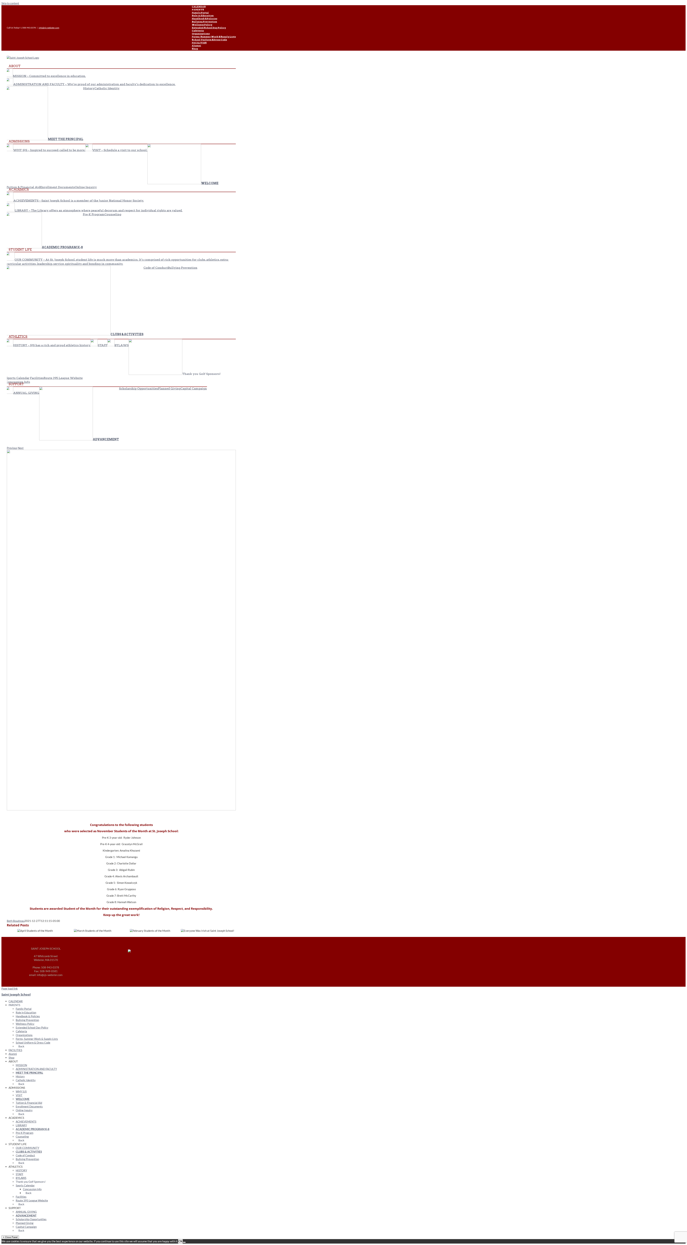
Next (21, 447)
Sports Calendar (25, 1185)
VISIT (19, 1095)
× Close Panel (10, 1237)
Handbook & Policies (28, 1016)
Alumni (13, 1053)
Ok (180, 1241)
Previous (12, 447)
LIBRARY (21, 1125)
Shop (11, 1057)
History (20, 1076)
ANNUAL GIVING (26, 1211)
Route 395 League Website (32, 1200)
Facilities (21, 1196)
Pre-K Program (24, 1132)
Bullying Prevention (27, 1020)
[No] (184, 1242)
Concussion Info (32, 1189)
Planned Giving (24, 1223)
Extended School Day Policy (32, 1027)
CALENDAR (16, 1001)
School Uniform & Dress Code (33, 1042)
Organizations (24, 1035)
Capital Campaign (26, 1226)
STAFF (19, 1174)
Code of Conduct (25, 1155)
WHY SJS (21, 1091)
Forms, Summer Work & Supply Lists (37, 1038)
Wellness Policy (25, 1023)
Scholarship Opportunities (31, 1219)
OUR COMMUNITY (27, 1147)
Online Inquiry (24, 1110)
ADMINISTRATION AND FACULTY (36, 1068)
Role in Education (26, 1012)
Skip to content (10, 3)
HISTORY (21, 1170)
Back (21, 1046)
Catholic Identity (26, 1080)
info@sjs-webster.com (49, 27)
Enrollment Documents (29, 1106)
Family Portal (23, 1008)
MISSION (21, 1065)
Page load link (9, 988)
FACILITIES (15, 1050)
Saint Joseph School (16, 994)
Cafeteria (21, 1031)
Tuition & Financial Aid (29, 1102)
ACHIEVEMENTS (26, 1121)
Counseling (22, 1136)
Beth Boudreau (16, 920)
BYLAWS (21, 1177)
